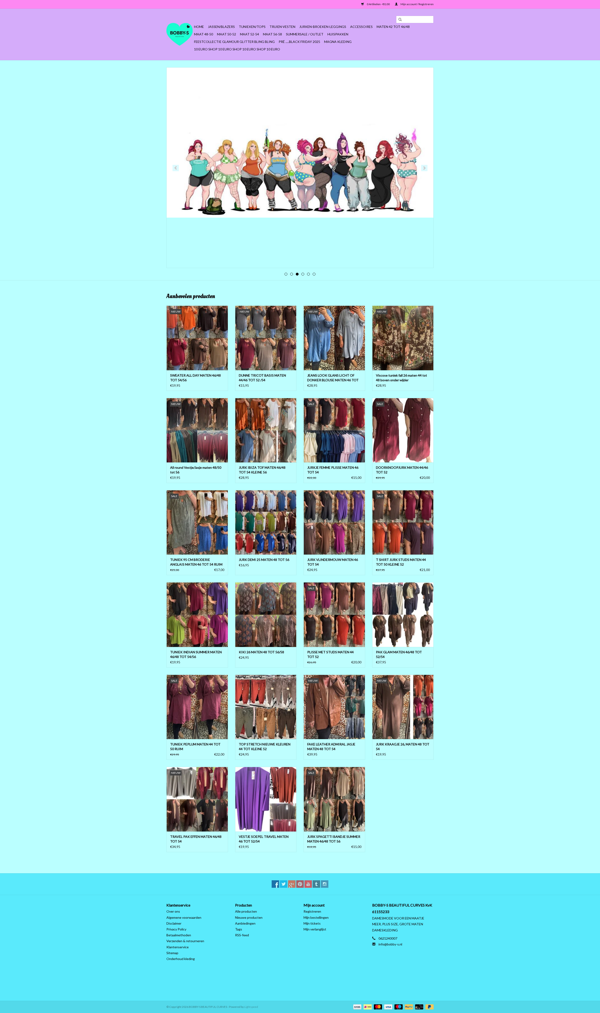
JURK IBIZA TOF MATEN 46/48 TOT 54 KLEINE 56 (262, 469)
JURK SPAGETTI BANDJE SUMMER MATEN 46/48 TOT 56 (333, 839)
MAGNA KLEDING (338, 42)
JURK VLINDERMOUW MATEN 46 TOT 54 (332, 562)
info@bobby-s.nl (390, 944)
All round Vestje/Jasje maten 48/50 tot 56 (195, 469)
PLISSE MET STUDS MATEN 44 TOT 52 (330, 654)
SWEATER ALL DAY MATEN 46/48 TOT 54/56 (195, 377)
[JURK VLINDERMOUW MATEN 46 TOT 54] (334, 522)
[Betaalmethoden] (357, 1006)
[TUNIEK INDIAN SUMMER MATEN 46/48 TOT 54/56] (197, 614)
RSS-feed (242, 935)
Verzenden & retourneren (185, 941)
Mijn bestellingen (316, 917)
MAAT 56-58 (272, 34)
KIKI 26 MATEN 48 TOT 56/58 (261, 652)
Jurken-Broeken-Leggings (322, 27)
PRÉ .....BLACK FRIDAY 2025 (299, 42)
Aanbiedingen (245, 923)
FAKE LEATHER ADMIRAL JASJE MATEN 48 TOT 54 (331, 746)
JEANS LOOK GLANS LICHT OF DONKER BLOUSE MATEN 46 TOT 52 (333, 377)
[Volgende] (424, 168)
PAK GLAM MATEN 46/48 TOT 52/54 (399, 654)
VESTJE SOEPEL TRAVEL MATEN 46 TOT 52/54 (264, 839)
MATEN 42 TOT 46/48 (393, 27)
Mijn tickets (312, 923)
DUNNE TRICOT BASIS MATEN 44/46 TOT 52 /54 (262, 377)
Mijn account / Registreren (417, 4)
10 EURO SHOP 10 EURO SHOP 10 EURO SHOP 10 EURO (237, 49)
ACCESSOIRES (361, 27)
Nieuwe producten (248, 917)
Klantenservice (177, 947)
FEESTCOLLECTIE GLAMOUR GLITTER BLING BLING (234, 42)
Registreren (312, 911)
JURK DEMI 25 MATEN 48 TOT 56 (264, 560)
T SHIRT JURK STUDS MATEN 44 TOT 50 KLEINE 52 (401, 562)
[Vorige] (175, 168)
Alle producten (246, 911)
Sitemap (172, 953)
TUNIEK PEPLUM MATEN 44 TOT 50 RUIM (195, 746)
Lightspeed (251, 1007)
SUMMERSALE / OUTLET (304, 34)
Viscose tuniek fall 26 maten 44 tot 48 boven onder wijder (401, 377)
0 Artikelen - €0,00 (378, 4)
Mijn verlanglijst (315, 929)
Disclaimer (173, 923)
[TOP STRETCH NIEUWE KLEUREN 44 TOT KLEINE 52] (266, 707)
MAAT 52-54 (249, 34)
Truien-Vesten (282, 27)
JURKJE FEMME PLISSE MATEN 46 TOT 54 (332, 469)
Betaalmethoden (178, 935)
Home (199, 27)
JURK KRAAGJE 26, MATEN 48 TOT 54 (402, 746)
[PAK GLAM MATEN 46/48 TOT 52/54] (403, 614)
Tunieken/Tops (252, 27)
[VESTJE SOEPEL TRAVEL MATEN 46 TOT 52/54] (266, 799)
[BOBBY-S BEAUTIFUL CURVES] (179, 34)
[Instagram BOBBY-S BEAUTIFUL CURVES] (324, 884)
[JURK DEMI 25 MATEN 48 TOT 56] (266, 522)
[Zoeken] (398, 20)
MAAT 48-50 (203, 34)
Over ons (173, 911)
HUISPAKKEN (337, 34)
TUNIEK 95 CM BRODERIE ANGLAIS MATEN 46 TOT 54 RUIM (196, 562)
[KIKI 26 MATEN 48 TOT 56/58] (266, 614)
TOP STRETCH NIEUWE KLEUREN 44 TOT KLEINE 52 (264, 746)
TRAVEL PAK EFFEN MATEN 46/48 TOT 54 (195, 839)
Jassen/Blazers (221, 27)
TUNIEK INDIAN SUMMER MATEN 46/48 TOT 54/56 (196, 654)
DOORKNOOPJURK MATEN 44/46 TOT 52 (402, 469)
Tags (238, 929)
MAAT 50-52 (226, 34)
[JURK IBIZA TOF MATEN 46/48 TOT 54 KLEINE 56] (266, 430)
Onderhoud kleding (180, 959)
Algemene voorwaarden (183, 917)
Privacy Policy (176, 929)
